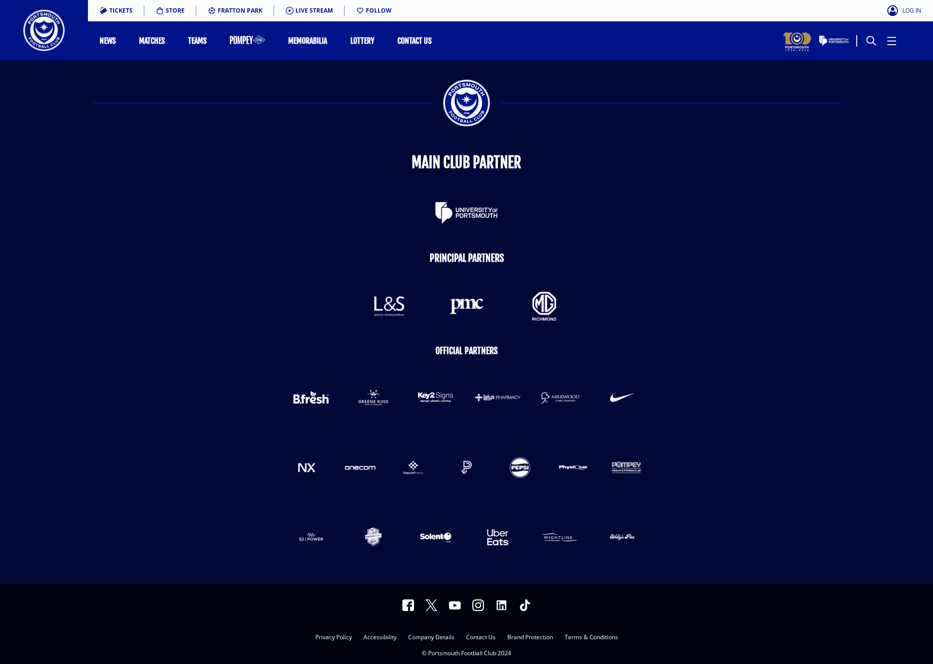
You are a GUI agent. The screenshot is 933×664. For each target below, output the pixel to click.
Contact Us (481, 637)
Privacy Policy (333, 637)
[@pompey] (478, 605)
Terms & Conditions (591, 637)
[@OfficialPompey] (455, 605)
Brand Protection (530, 637)
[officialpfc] (408, 605)
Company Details (431, 637)
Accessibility (380, 637)
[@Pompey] (431, 605)
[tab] (116, 10)
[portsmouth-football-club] (501, 605)
